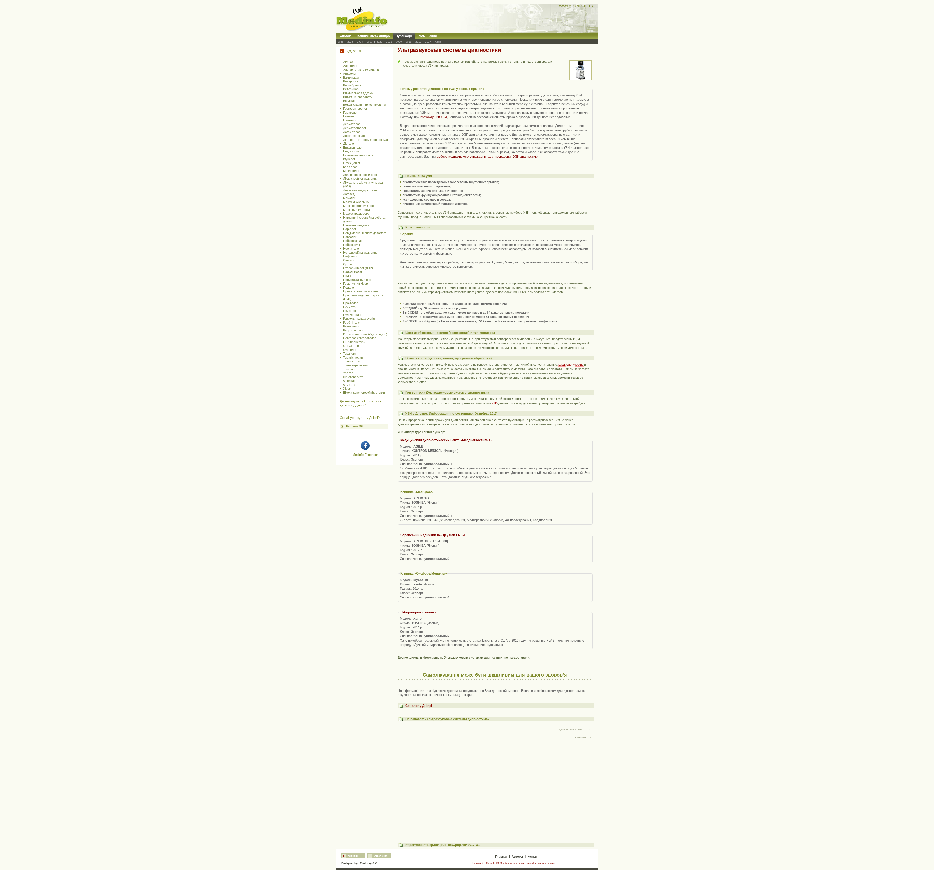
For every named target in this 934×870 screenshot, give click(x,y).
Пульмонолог (352, 314)
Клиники (353, 855)
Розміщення (427, 36)
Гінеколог (349, 120)
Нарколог (349, 229)
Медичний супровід (356, 209)
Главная (501, 856)
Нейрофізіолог (353, 241)
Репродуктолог (353, 330)
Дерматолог (351, 124)
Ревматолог (351, 326)
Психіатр (349, 307)
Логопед (349, 194)
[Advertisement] (495, 798)
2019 (409, 41)
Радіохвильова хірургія (359, 318)
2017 (428, 41)
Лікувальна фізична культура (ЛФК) (363, 184)
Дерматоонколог (354, 128)
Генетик (348, 116)
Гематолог (350, 112)
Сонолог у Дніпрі (418, 706)
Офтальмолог (352, 272)
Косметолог (351, 171)
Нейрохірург (351, 244)
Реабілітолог (352, 322)
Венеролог (350, 81)
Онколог (348, 260)
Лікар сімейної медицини (360, 178)
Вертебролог (352, 85)
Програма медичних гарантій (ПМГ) (363, 297)
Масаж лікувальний (356, 202)
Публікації (404, 36)
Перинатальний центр (358, 279)
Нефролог (350, 256)
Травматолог (352, 361)
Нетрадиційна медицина (360, 252)
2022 (379, 41)
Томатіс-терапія (354, 357)
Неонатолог (351, 248)
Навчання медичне (356, 225)
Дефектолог (351, 132)
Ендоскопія (351, 151)
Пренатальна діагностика (361, 291)
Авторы (517, 856)
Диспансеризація (355, 136)
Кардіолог (350, 167)
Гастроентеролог (355, 108)
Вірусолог (350, 101)
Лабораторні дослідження (361, 174)
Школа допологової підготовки (364, 392)
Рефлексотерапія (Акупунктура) (365, 334)
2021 (389, 41)
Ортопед (349, 264)
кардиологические (571, 364)
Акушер (348, 62)
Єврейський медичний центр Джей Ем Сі (432, 535)
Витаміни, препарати (358, 97)
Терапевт (349, 353)
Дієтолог (349, 143)
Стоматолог (351, 346)
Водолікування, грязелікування (364, 104)
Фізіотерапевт (353, 377)
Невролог (349, 237)
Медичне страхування (358, 206)
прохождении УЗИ (433, 117)
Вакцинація (351, 77)
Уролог (348, 373)
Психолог (349, 311)
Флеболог (350, 381)
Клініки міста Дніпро (373, 36)
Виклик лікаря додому (358, 93)
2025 (350, 41)
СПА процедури (354, 342)
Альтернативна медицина (361, 69)
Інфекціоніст (351, 163)
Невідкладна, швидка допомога (364, 233)
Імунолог (349, 159)
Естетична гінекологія (358, 155)
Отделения (380, 855)
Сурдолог (349, 350)
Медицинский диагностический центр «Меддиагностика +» (446, 440)
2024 (360, 41)
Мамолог (349, 198)
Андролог (349, 73)
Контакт (533, 856)
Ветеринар (351, 89)
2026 (340, 41)
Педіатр (348, 276)
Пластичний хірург (356, 283)
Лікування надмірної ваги (360, 190)
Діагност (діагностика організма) (365, 139)
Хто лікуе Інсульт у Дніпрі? (360, 418)
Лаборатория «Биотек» (418, 612)
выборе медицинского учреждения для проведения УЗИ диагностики (487, 156)
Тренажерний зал (355, 365)
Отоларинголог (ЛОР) (358, 268)
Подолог (349, 287)
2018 (418, 41)
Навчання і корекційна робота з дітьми (365, 219)
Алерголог (350, 66)
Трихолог (349, 369)
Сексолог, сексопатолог (359, 338)
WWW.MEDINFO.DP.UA (576, 6)
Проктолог (350, 303)
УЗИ (494, 403)
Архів (438, 41)
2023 (370, 41)
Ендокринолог (353, 147)
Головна (345, 36)
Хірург (347, 388)
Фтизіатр (349, 385)
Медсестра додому (356, 213)
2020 (399, 41)
